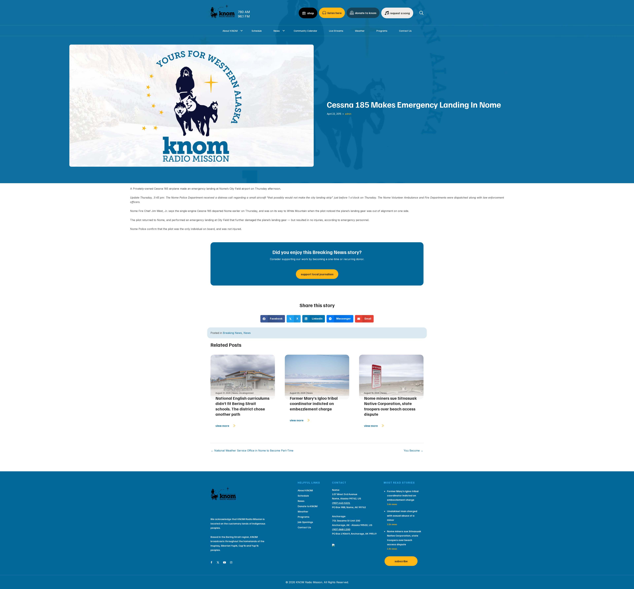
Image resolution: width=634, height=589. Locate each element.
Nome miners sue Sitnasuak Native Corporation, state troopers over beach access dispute (390, 406)
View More (222, 425)
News (276, 30)
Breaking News (232, 333)
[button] (242, 30)
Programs (381, 30)
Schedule (257, 30)
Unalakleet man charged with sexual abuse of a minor (402, 515)
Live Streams (336, 30)
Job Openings (305, 522)
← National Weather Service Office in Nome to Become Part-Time (252, 450)
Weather (360, 30)
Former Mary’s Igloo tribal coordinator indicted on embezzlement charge (314, 403)
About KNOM (230, 30)
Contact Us (405, 30)
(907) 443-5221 (341, 503)
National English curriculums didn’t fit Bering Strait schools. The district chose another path (242, 406)
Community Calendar (305, 30)
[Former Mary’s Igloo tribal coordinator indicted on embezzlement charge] (317, 376)
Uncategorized (246, 393)
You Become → (413, 450)
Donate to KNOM (307, 506)
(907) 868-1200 (341, 529)
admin (348, 113)
